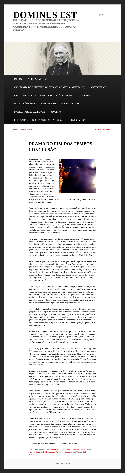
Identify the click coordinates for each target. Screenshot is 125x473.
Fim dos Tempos (35, 452)
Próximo (107, 129)
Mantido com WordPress (62, 464)
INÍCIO (18, 79)
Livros (82, 450)
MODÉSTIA (84, 95)
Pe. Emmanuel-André (52, 452)
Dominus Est (70, 452)
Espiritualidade (56, 450)
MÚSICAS (56, 111)
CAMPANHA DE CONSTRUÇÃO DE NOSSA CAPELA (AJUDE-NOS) (49, 87)
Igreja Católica (72, 450)
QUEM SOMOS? (76, 120)
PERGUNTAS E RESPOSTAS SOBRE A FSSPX (38, 120)
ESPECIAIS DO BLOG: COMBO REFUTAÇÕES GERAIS (43, 95)
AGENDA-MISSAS (37, 79)
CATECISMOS (98, 87)
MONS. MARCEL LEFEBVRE (29, 111)
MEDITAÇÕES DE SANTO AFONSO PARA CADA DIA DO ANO (47, 103)
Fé (64, 450)
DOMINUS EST (45, 15)
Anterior (97, 129)
